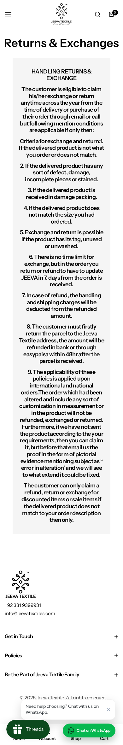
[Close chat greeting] (108, 709)
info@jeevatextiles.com (30, 613)
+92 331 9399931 (23, 605)
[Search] (97, 14)
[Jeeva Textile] (61, 14)
